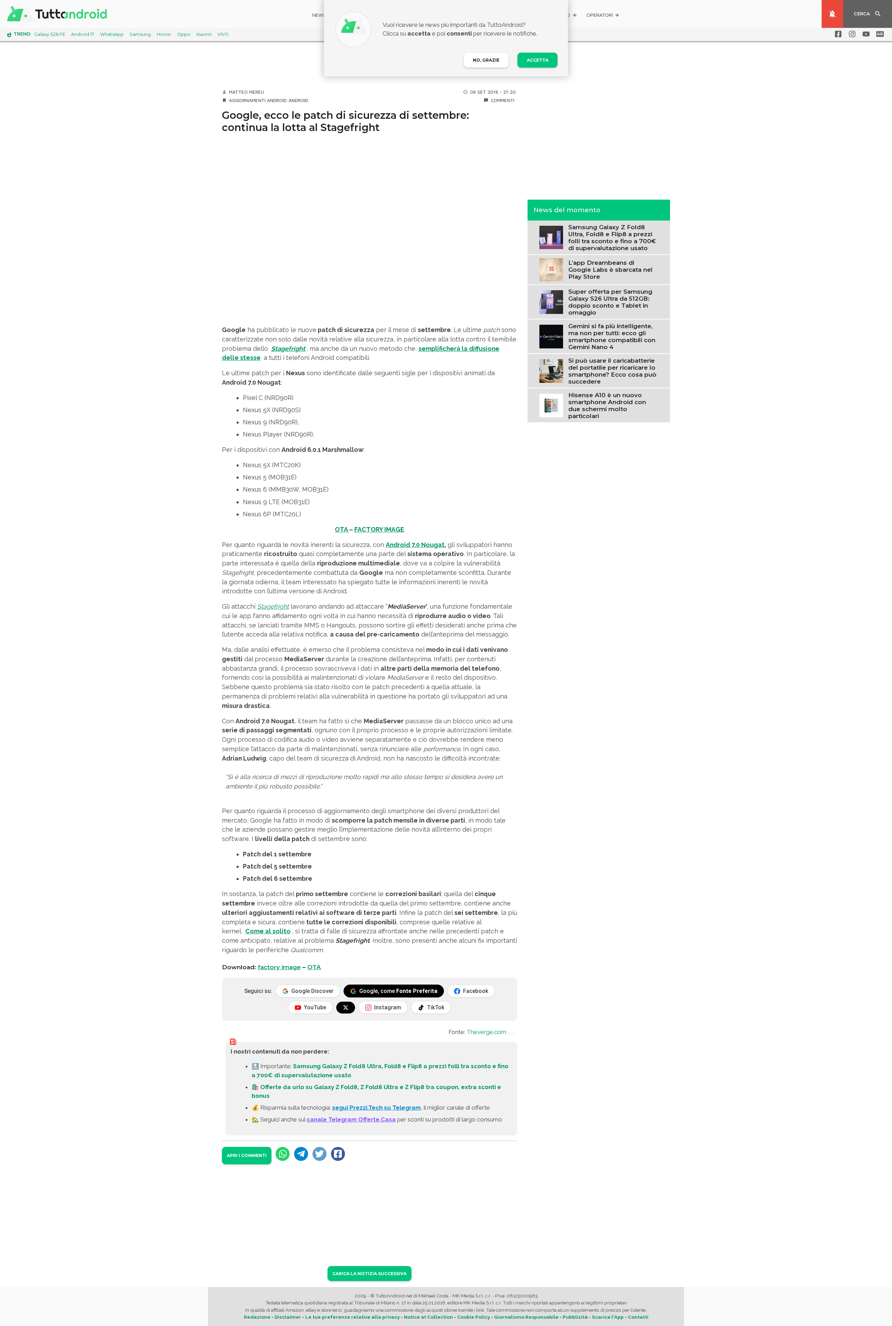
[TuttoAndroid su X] (345, 1007)
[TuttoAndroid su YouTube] (865, 34)
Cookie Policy (473, 1317)
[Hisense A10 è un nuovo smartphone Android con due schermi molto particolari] (551, 404)
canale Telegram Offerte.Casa (351, 1119)
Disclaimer (288, 1317)
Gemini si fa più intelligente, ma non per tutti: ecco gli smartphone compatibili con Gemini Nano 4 (611, 336)
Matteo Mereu (246, 92)
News (319, 15)
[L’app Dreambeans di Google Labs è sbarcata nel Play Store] (551, 268)
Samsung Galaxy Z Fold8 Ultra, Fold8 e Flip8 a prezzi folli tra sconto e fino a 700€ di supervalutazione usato (612, 237)
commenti (502, 100)
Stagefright (273, 606)
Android (298, 100)
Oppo (183, 34)
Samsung (140, 34)
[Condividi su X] (319, 1154)
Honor (164, 34)
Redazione (257, 1317)
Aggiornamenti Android (258, 100)
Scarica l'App (608, 1317)
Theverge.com (486, 1031)
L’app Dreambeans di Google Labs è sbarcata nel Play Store (610, 269)
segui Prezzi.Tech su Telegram (376, 1107)
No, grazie (486, 60)
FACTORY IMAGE (379, 529)
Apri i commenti (247, 1155)
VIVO (223, 34)
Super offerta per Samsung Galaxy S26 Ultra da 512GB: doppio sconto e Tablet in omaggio (610, 302)
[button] (603, 16)
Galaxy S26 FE (49, 34)
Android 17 (82, 34)
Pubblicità (575, 1317)
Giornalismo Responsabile (526, 1317)
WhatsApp (112, 34)
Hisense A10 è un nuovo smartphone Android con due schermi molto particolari (607, 405)
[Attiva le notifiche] (832, 14)
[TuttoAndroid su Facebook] (837, 34)
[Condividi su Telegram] (301, 1154)
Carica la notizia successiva (369, 1273)
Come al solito (268, 931)
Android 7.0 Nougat (415, 544)
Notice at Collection (428, 1317)
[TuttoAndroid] (58, 14)
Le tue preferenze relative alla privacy (352, 1317)
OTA (342, 529)
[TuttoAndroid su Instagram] (851, 34)
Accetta (537, 60)
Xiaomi (204, 34)
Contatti (638, 1317)
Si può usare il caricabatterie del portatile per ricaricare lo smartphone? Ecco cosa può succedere (612, 371)
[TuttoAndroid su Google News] (879, 34)
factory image (279, 967)
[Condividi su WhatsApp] (283, 1154)
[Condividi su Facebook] (338, 1154)
